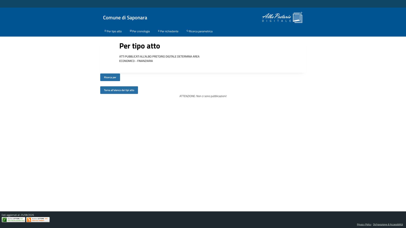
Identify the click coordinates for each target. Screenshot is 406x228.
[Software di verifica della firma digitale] (38, 219)
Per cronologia (141, 31)
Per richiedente (169, 31)
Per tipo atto (114, 31)
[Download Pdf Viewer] (13, 219)
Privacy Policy (364, 224)
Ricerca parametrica (201, 31)
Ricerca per (110, 77)
